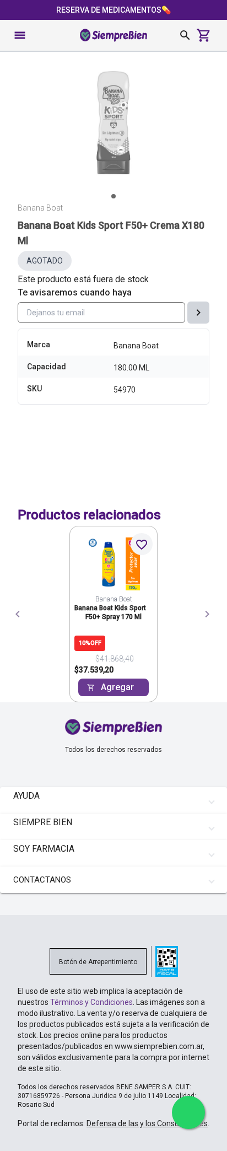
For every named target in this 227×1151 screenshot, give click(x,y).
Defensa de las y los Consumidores (147, 1123)
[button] (113, 800)
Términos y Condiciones (91, 1002)
